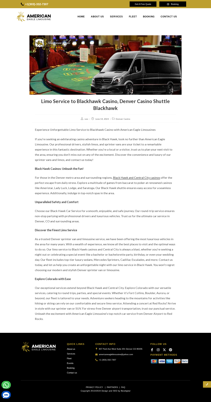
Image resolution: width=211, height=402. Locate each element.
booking (149, 17)
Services (116, 17)
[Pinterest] (170, 349)
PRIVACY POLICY (95, 387)
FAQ (123, 387)
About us (97, 17)
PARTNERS (112, 387)
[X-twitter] (164, 349)
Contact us (72, 372)
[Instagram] (158, 349)
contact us (169, 17)
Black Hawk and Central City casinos (136, 177)
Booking (70, 368)
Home (81, 17)
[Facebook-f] (152, 349)
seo (86, 119)
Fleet (133, 17)
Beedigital (125, 391)
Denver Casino (123, 119)
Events (70, 363)
